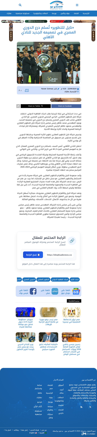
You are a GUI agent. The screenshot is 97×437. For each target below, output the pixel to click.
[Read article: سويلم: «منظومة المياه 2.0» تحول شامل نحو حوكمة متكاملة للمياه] (25, 312)
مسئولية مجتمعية (22, 13)
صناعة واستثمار (38, 387)
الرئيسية (86, 13)
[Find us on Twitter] (90, 407)
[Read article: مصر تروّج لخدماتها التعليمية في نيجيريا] (71, 312)
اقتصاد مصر (50, 387)
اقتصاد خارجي (61, 411)
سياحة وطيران (50, 408)
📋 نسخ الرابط (33, 255)
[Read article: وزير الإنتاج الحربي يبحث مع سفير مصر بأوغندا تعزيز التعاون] (25, 337)
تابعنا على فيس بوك (23, 291)
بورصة (54, 13)
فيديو (39, 402)
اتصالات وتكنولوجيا (40, 13)
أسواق (61, 385)
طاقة (40, 393)
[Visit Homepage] (56, 5)
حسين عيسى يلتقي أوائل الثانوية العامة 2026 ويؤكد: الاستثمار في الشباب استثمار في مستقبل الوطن (71, 349)
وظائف (16, 430)
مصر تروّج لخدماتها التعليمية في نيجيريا (71, 321)
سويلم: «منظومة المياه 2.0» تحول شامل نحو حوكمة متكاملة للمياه (25, 323)
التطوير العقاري (43, 279)
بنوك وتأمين (65, 13)
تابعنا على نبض (45, 291)
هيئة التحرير (34, 430)
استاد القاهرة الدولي (60, 279)
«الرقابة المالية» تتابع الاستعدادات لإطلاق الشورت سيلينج (48, 347)
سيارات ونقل (50, 416)
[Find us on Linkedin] (86, 407)
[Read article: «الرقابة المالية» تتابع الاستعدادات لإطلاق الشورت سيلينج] (48, 337)
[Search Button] (20, 5)
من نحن (44, 430)
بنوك (51, 397)
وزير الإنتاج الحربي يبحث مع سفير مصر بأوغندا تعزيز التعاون (25, 347)
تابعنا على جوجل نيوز (65, 291)
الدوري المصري (29, 279)
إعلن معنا (24, 430)
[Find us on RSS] (81, 407)
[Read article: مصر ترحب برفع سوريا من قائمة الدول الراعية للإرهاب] (48, 312)
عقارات (9, 13)
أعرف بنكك (62, 391)
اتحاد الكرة (75, 279)
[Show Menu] (77, 5)
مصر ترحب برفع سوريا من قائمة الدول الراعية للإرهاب (48, 322)
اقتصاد (76, 13)
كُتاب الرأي (38, 406)
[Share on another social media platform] (18, 106)
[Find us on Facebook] (95, 407)
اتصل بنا (8, 430)
